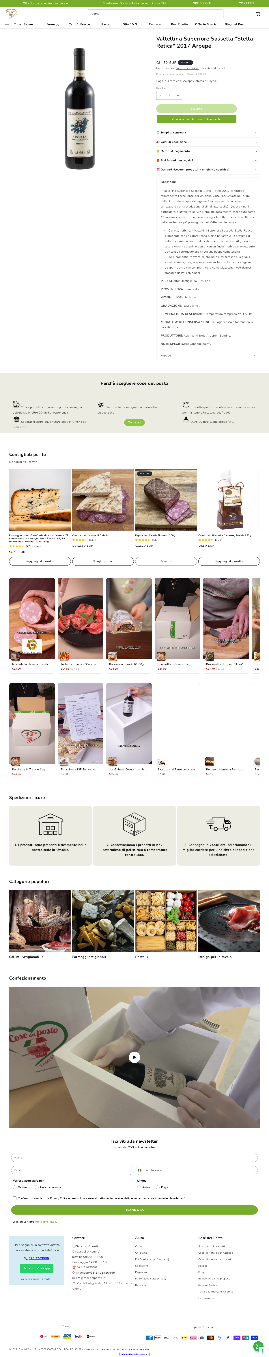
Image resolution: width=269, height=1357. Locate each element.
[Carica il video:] (134, 1057)
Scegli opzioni (103, 561)
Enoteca (155, 24)
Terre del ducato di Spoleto (215, 1291)
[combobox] (155, 14)
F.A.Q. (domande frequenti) (152, 1259)
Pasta (105, 24)
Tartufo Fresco (79, 24)
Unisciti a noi (134, 1210)
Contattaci (134, 422)
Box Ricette (179, 24)
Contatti (140, 1246)
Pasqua (203, 1266)
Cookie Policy (104, 1349)
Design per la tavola (215, 957)
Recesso (140, 1285)
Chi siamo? (142, 1253)
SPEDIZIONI (202, 3)
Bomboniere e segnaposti (214, 1278)
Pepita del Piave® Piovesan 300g (155, 535)
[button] (236, 14)
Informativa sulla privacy (150, 1278)
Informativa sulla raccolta (134, 1354)
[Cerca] (219, 14)
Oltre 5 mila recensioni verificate (45, 3)
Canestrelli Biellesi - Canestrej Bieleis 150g (224, 535)
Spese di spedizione (187, 68)
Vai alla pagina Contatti (35, 1279)
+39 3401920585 (102, 1273)
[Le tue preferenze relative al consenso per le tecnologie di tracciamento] (262, 1350)
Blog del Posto (235, 24)
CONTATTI (246, 3)
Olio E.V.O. (130, 24)
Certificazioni (206, 1298)
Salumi (29, 24)
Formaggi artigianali (89, 957)
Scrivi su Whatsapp (36, 1268)
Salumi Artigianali (24, 957)
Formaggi (53, 24)
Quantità (161, 88)
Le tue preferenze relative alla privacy (131, 1349)
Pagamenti (141, 1272)
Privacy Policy (90, 1349)
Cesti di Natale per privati (214, 1259)
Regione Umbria (208, 1285)
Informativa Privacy (46, 1222)
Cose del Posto (25, 1349)
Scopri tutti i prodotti (211, 1246)
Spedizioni (141, 1266)
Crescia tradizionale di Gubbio (90, 535)
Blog (201, 1272)
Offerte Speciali (206, 24)
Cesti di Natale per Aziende (215, 1253)
